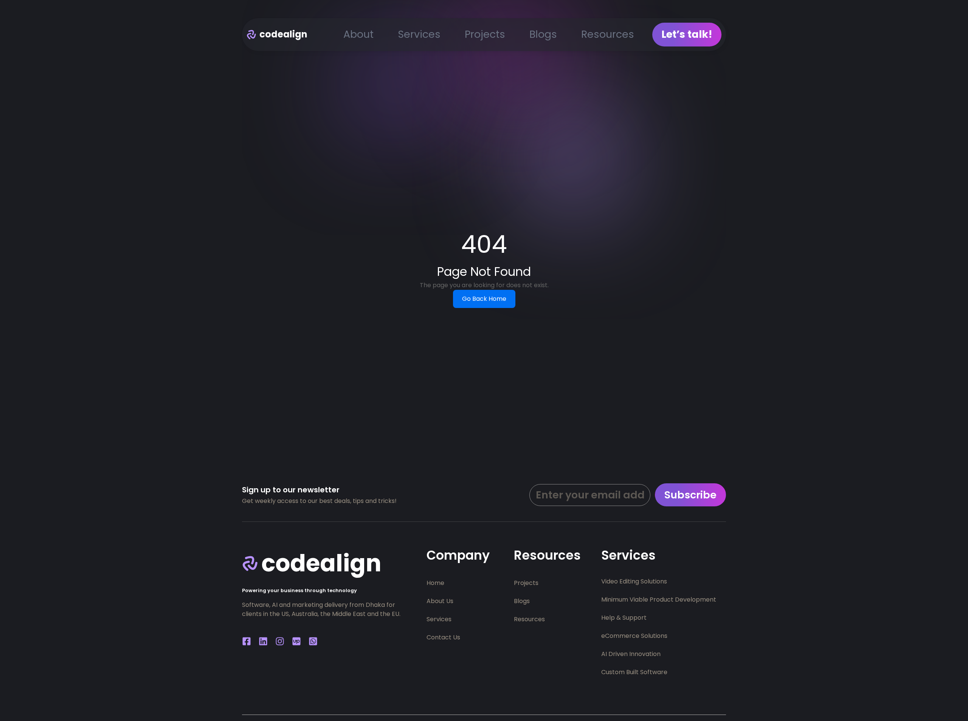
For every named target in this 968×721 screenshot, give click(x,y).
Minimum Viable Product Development (658, 599)
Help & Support (624, 617)
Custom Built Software (634, 672)
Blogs (543, 34)
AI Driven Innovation (631, 654)
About (358, 34)
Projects (485, 34)
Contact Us (443, 637)
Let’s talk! (686, 34)
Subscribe (690, 495)
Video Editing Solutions (634, 581)
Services (419, 34)
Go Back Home (484, 298)
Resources (607, 34)
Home (435, 583)
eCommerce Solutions (634, 635)
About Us (440, 601)
